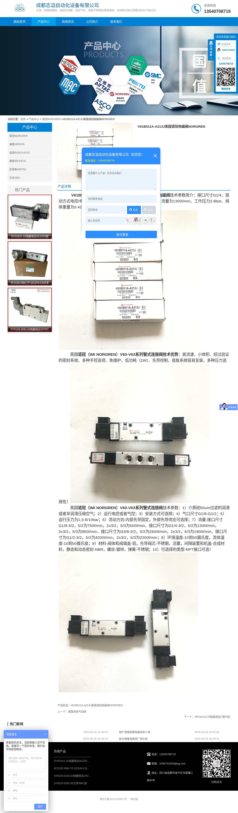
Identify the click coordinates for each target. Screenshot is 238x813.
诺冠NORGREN (51, 119)
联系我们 (116, 21)
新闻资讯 (68, 21)
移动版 (134, 799)
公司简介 (92, 21)
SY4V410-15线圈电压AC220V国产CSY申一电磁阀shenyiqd (88, 760)
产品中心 (44, 21)
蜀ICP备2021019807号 (113, 799)
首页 (23, 119)
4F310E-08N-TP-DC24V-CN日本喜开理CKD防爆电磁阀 (86, 768)
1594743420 (228, 50)
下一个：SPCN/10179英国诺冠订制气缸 (207, 716)
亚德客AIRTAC (17, 169)
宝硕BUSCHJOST (19, 152)
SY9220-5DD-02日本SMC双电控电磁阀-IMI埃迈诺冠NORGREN (91, 783)
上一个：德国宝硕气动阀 (72, 711)
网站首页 (19, 21)
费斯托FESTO (17, 160)
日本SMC (14, 177)
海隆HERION (17, 144)
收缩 (211, 50)
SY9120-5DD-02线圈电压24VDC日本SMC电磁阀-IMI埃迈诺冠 (90, 775)
